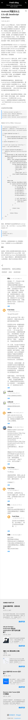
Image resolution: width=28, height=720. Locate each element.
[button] (26, 11)
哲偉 (8, 535)
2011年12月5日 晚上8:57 (13, 469)
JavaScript (17, 272)
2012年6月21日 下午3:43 (16, 505)
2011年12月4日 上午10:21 (14, 311)
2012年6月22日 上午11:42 (18, 518)
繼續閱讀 (22, 621)
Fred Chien (10, 310)
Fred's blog (14, 3)
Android (4, 272)
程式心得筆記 (16, 269)
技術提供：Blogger (15, 715)
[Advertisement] (14, 587)
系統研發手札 (6, 269)
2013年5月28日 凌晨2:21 (16, 534)
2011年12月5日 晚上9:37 (13, 490)
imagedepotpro (17, 718)
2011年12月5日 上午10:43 (14, 393)
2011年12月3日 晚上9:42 (16, 278)
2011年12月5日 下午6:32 (18, 427)
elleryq (9, 427)
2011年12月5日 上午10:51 (17, 412)
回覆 (8, 306)
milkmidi (10, 391)
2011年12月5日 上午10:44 (14, 403)
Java (10, 272)
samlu (9, 412)
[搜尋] (26, 3)
